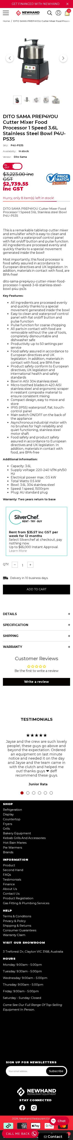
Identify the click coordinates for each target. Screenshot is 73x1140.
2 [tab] (27, 792)
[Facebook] (22, 1108)
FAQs (7, 874)
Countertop (11, 819)
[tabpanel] (36, 758)
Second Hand (13, 870)
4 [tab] (39, 792)
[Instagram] (34, 1108)
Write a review (36, 682)
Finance (9, 884)
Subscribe (56, 1071)
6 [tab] (51, 792)
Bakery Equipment (17, 833)
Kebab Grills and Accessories (24, 838)
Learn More (18, 551)
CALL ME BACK (18, 1134)
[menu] (6, 13)
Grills (6, 828)
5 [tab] (45, 792)
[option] (36, 58)
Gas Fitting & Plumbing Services (26, 903)
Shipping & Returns (17, 925)
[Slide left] (10, 58)
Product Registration (18, 898)
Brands (8, 852)
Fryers (7, 824)
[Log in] (58, 13)
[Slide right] (63, 58)
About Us (10, 889)
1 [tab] (22, 792)
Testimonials (12, 879)
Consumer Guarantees (19, 930)
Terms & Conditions (17, 916)
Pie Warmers (12, 847)
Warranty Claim (14, 935)
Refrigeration (12, 809)
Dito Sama (20, 156)
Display (8, 814)
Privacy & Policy (14, 921)
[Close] (67, 4)
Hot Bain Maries (14, 842)
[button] (50, 13)
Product (9, 865)
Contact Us (11, 893)
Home (6, 21)
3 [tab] (33, 792)
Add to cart (36, 589)
